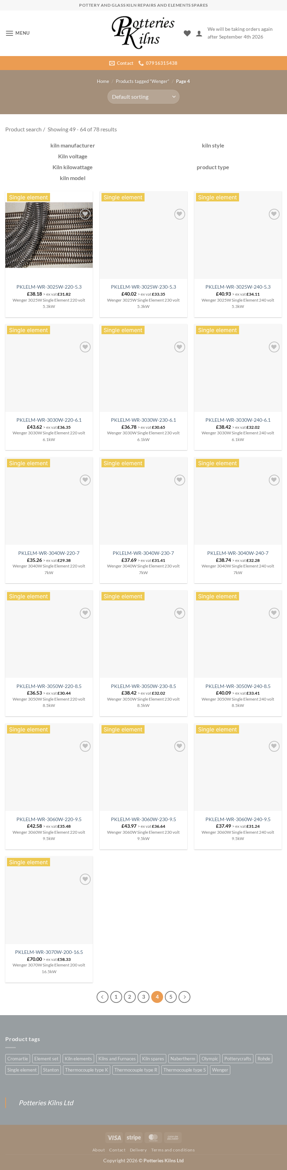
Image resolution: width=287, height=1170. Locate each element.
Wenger (220, 1070)
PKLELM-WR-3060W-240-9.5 (238, 819)
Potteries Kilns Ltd (46, 1103)
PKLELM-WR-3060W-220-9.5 (49, 819)
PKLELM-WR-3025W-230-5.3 (143, 287)
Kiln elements (78, 1058)
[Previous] (102, 997)
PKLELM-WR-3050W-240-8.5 (238, 686)
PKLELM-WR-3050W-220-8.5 (49, 686)
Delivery (138, 1149)
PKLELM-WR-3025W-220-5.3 (49, 287)
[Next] (184, 997)
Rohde (264, 1058)
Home (103, 81)
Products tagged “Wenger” (142, 81)
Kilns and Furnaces (117, 1058)
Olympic (210, 1058)
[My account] (199, 33)
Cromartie (17, 1058)
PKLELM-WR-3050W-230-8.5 (143, 686)
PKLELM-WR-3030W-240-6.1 (238, 420)
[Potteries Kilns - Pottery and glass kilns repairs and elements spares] (143, 33)
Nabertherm (182, 1058)
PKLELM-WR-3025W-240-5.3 (238, 287)
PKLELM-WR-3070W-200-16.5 (49, 952)
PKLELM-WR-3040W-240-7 (237, 553)
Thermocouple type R (135, 1070)
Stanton (51, 1070)
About (98, 1149)
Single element (22, 1070)
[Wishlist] (187, 33)
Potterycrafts (237, 1058)
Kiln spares (153, 1058)
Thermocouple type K (86, 1070)
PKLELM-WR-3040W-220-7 (48, 553)
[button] (17, 33)
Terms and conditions (173, 1149)
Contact (117, 1149)
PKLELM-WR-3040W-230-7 (143, 553)
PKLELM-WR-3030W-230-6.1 (143, 420)
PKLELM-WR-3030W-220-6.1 (49, 420)
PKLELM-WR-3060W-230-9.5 (143, 819)
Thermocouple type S (184, 1070)
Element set (46, 1058)
